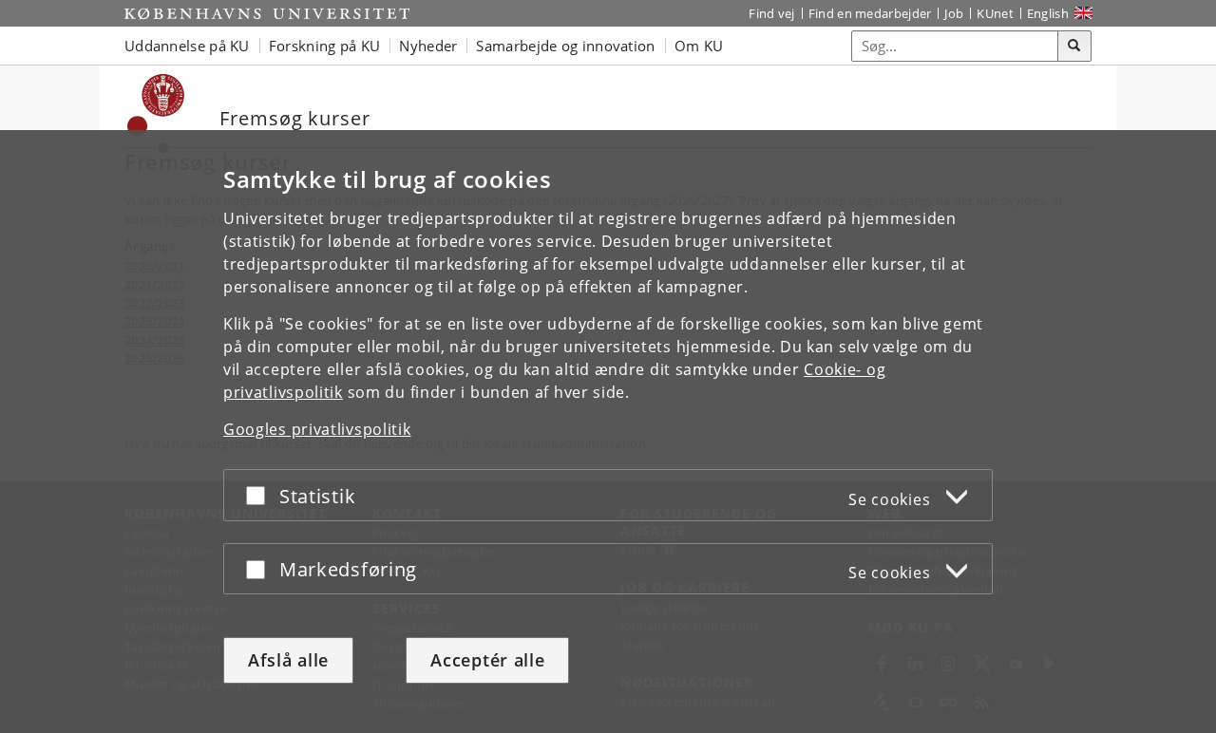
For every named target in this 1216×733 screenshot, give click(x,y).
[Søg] (1074, 46)
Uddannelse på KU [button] (187, 45)
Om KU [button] (699, 45)
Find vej (771, 13)
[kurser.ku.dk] (156, 113)
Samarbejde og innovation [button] (565, 45)
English (1048, 13)
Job (953, 13)
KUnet (995, 13)
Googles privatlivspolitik (317, 429)
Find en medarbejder (870, 13)
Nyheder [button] (428, 45)
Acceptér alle (487, 659)
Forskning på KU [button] (325, 45)
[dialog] (608, 431)
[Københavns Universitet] (266, 13)
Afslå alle (288, 659)
